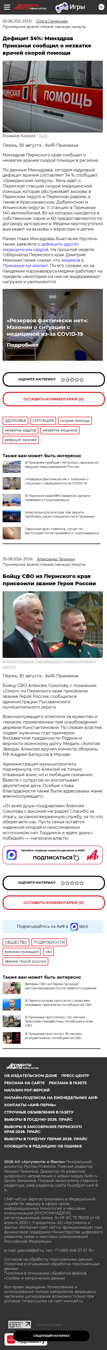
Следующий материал (51, 1336)
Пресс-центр (75, 1075)
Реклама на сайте (24, 1083)
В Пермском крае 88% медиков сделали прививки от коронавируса (57, 498)
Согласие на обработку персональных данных (48, 1259)
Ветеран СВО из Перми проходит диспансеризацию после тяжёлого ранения (60, 986)
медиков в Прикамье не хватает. (43, 263)
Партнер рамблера (49, 1324)
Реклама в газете (68, 1083)
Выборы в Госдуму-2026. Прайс (38, 1119)
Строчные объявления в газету (38, 1112)
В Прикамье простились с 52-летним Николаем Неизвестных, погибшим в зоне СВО (59, 1021)
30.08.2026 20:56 (18, 559)
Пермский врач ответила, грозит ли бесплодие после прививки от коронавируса (62, 531)
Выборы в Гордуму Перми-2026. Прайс (46, 1139)
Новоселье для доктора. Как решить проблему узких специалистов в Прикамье (60, 514)
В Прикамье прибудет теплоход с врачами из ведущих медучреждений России (61, 465)
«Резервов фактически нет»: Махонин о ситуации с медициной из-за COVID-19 (47, 327)
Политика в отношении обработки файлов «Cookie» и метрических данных (45, 1275)
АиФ (43, 136)
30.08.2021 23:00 (17, 21)
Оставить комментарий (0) (53, 399)
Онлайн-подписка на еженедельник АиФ (50, 1097)
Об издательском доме (30, 1075)
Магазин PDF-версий (27, 1090)
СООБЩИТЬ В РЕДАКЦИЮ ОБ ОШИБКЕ (43, 1146)
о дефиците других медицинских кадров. (41, 247)
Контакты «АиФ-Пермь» (30, 1105)
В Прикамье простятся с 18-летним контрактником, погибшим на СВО (53, 1036)
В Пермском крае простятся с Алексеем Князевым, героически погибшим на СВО (58, 1003)
